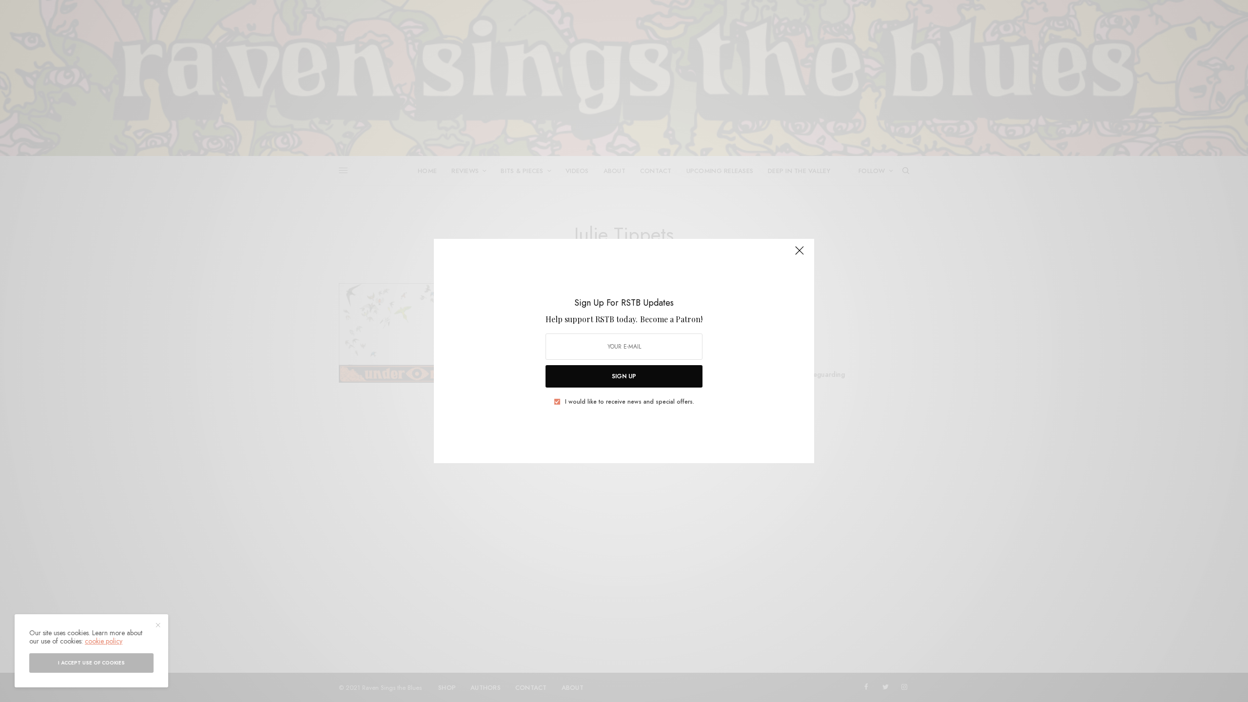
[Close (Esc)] (799, 254)
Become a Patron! (671, 319)
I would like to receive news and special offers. (629, 402)
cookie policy (103, 641)
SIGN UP (624, 376)
